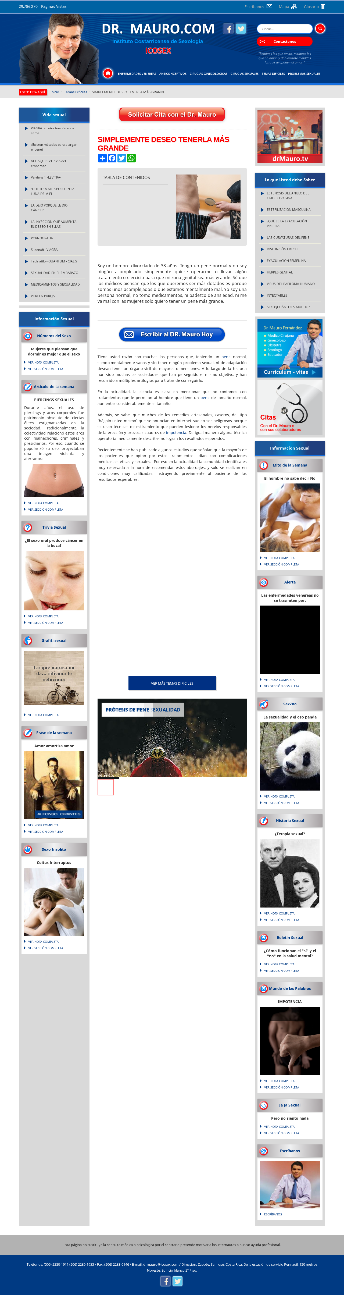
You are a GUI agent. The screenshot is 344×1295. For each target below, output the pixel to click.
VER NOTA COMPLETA (43, 362)
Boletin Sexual (290, 937)
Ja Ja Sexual (289, 1105)
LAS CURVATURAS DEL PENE (288, 237)
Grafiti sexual (54, 640)
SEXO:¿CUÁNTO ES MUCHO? (288, 307)
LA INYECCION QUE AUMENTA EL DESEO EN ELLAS (54, 224)
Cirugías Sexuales (245, 74)
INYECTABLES (277, 295)
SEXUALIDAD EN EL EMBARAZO (54, 273)
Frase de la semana (54, 732)
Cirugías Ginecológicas (208, 74)
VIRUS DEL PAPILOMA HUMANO (291, 284)
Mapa (284, 6)
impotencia (176, 432)
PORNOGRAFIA (42, 238)
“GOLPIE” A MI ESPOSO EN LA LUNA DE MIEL (52, 191)
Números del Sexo (54, 335)
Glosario (311, 6)
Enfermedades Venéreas (137, 74)
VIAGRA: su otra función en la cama (52, 130)
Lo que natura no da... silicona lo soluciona (54, 673)
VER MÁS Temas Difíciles (172, 683)
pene (226, 356)
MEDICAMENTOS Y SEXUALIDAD (55, 284)
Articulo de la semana (54, 386)
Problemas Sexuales (304, 74)
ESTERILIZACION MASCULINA (289, 209)
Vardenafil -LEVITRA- (46, 177)
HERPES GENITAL (280, 272)
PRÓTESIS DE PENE (127, 709)
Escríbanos (254, 6)
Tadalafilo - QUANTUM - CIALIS (54, 261)
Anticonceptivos (173, 74)
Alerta (290, 582)
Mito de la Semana (290, 465)
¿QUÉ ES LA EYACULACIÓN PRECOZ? (287, 223)
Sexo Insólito (54, 849)
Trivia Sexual (54, 527)
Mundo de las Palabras (290, 988)
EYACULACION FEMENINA (286, 260)
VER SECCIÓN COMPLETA (45, 369)
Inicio (55, 92)
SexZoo (290, 703)
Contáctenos (285, 41)
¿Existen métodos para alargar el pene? (54, 147)
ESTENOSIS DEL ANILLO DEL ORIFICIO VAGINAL (288, 195)
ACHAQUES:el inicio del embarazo (48, 163)
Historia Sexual (290, 820)
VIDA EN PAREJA (43, 296)
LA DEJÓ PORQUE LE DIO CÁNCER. (49, 207)
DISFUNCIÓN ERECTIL (283, 249)
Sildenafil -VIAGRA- (45, 249)
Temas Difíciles (273, 74)
